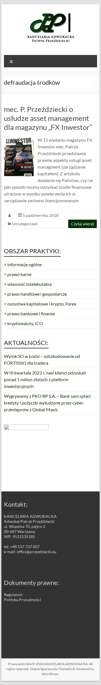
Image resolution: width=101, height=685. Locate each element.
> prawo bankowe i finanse (29, 313)
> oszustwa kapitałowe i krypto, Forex (40, 303)
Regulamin (13, 594)
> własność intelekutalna (28, 284)
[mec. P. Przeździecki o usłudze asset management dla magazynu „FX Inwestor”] (19, 139)
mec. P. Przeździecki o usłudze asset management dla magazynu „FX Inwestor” (48, 118)
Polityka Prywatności (22, 599)
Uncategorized (24, 223)
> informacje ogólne (23, 264)
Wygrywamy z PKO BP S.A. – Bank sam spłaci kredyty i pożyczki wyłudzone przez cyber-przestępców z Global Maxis (47, 402)
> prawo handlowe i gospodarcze (35, 293)
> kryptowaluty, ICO (23, 323)
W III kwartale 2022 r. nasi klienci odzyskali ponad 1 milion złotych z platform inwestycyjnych (45, 379)
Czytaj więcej (82, 223)
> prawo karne (17, 274)
